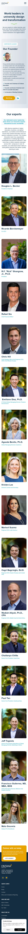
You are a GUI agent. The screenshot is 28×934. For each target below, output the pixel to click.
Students (3, 918)
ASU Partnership (5, 905)
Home (2, 887)
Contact (3, 892)
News (2, 889)
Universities (4, 915)
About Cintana (4, 902)
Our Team (3, 907)
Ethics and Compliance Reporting (9, 895)
